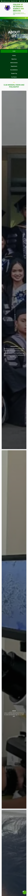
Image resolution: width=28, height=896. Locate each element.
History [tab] (14, 55)
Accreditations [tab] (14, 70)
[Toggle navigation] (25, 18)
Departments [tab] (14, 66)
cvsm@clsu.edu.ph (6, 1)
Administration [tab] (14, 62)
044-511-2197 (14, 1)
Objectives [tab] (14, 59)
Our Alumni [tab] (14, 77)
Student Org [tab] (14, 73)
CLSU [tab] (14, 51)
